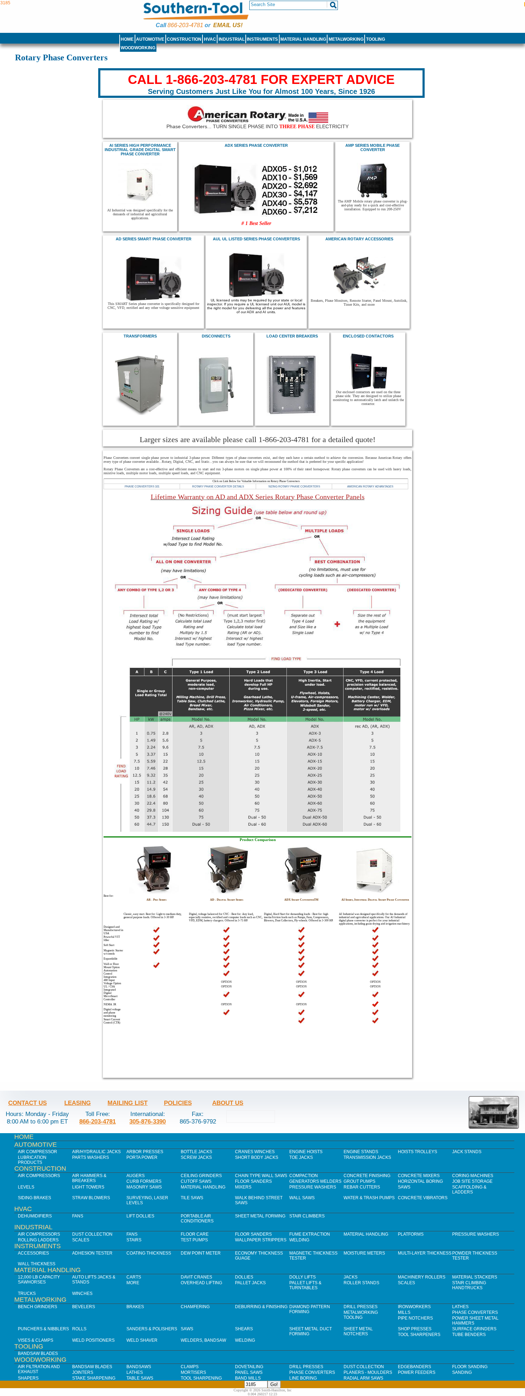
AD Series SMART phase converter (153, 239)
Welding (299, 1239)
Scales (80, 1239)
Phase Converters (475, 1312)
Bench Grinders (37, 1306)
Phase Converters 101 (142, 486)
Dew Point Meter (201, 1253)
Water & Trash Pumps (369, 1197)
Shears (244, 1328)
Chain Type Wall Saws (261, 1175)
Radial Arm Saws (363, 1378)
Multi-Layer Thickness (424, 1253)
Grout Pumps (359, 1181)
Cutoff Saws (196, 1181)
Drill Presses (361, 1306)
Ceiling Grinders (201, 1175)
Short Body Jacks (256, 1157)
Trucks (27, 1293)
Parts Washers (90, 1157)
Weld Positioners (93, 1340)
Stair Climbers (307, 1216)
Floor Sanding (470, 1366)
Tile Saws (192, 1197)
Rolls (79, 1328)
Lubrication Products (32, 1160)
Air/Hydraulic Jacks (96, 1151)
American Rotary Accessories (359, 239)
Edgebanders (414, 1366)
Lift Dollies (140, 1216)
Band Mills (248, 1378)
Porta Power (142, 1157)
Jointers (82, 1372)
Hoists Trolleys (417, 1151)
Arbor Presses (144, 1151)
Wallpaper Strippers (260, 1239)
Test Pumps (194, 1239)
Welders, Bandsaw (203, 1340)
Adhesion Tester (92, 1253)
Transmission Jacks (367, 1157)
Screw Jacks (196, 1157)
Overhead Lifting (201, 1282)
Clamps (190, 1366)
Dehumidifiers (35, 1216)
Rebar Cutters (362, 1187)
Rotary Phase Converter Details (218, 486)
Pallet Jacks (250, 1282)
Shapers (28, 1378)
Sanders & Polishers (151, 1328)
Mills (404, 1312)
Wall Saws (302, 1197)
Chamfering (195, 1306)
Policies (178, 1102)
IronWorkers (414, 1306)
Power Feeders (416, 1372)
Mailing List (128, 1102)
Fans (77, 1216)
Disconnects (216, 336)
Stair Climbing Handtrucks (469, 1285)
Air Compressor (37, 1151)
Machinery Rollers (421, 1277)
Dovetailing (249, 1366)
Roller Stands (361, 1282)
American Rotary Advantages (370, 486)
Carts (133, 1277)
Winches (82, 1293)
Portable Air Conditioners (197, 1219)
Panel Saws (248, 1372)
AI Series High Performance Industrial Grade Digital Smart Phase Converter (140, 149)
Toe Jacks (301, 1157)
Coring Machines (472, 1175)
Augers (135, 1175)
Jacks (351, 1277)
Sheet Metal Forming (260, 1216)
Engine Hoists (305, 1151)
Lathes (460, 1306)
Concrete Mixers (419, 1175)
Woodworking (138, 47)
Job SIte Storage (472, 1181)
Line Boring (303, 1378)
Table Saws (139, 1378)
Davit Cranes (196, 1277)
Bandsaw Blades (38, 1353)
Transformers (140, 336)
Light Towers (88, 1187)
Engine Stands (361, 1151)
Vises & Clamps (35, 1340)
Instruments (262, 39)
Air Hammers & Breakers (89, 1178)
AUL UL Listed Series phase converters (256, 239)
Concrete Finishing (367, 1175)
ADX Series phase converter (256, 145)
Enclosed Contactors (368, 336)
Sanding (462, 1372)
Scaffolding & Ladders (469, 1190)
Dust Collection (92, 1234)
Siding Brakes (34, 1197)
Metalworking (346, 39)
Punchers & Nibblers (43, 1328)
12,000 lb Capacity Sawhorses (39, 1280)
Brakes (135, 1306)
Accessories (33, 1253)
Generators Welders (315, 1181)
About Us (227, 1102)
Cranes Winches (255, 1151)
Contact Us (27, 1102)
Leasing (77, 1102)
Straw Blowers (91, 1197)
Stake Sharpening (93, 1378)
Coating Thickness (148, 1253)
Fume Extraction (309, 1234)
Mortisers (193, 1372)
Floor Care (195, 1234)
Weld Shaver (142, 1340)
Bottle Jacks (196, 1151)
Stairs (133, 1239)
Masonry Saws (144, 1187)
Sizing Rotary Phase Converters (294, 486)
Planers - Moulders (368, 1372)
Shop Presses (414, 1328)
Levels (26, 1187)
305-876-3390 (147, 1121)
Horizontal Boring (420, 1181)
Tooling (375, 39)
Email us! (227, 25)
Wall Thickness (36, 1263)
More (132, 1282)
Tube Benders (469, 1334)
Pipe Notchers (415, 1318)
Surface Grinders (474, 1328)
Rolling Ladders (38, 1239)
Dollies (244, 1277)
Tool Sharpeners (419, 1334)
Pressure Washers (312, 1187)
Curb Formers (143, 1181)
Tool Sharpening (201, 1378)
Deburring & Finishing (261, 1306)
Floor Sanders (253, 1181)
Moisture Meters (364, 1253)
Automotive (150, 39)
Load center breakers (292, 336)
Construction (184, 39)
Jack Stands (466, 1151)
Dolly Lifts (302, 1277)
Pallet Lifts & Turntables (305, 1285)
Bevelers (83, 1306)
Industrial (232, 39)
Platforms (411, 1234)
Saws (404, 1187)
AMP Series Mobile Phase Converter (372, 147)
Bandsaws (138, 1366)
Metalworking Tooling (361, 1315)
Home (127, 39)
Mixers (243, 1187)
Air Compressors (39, 1175)
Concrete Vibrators (423, 1197)
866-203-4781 (185, 25)
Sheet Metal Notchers (358, 1331)
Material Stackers (474, 1277)
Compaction (303, 1175)
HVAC (210, 39)
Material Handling (303, 39)
